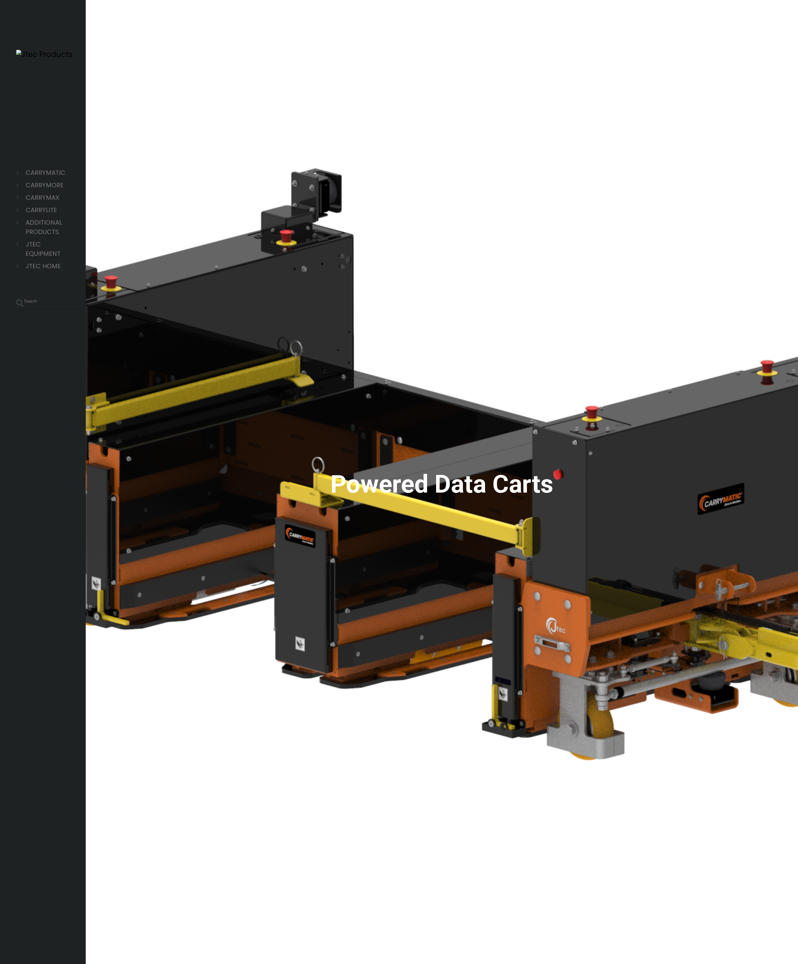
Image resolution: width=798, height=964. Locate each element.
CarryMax (42, 197)
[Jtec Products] (44, 54)
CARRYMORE (45, 185)
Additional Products (44, 227)
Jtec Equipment (43, 249)
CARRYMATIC (45, 172)
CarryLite (41, 210)
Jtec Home (43, 266)
